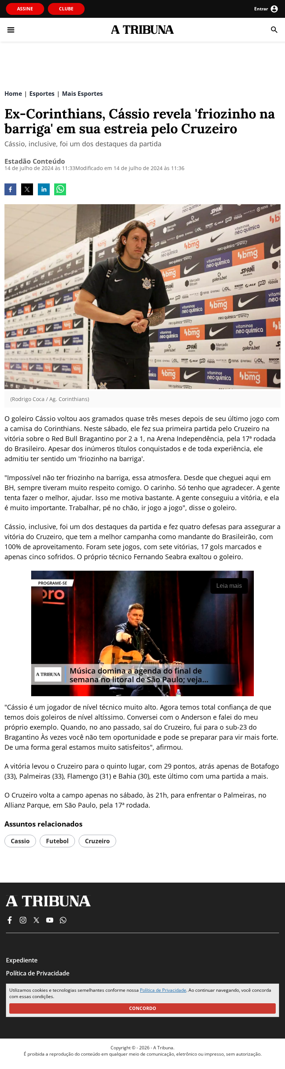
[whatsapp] (60, 190)
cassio (20, 841)
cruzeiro (97, 841)
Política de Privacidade (163, 990)
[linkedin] (44, 190)
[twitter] (27, 190)
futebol (57, 841)
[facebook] (10, 190)
